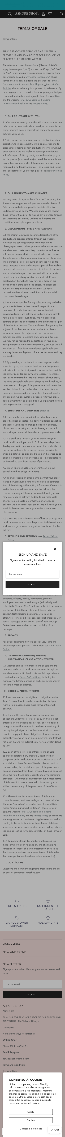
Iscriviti (32, 584)
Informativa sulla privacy (28, 1103)
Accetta (30, 1112)
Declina (31, 1120)
